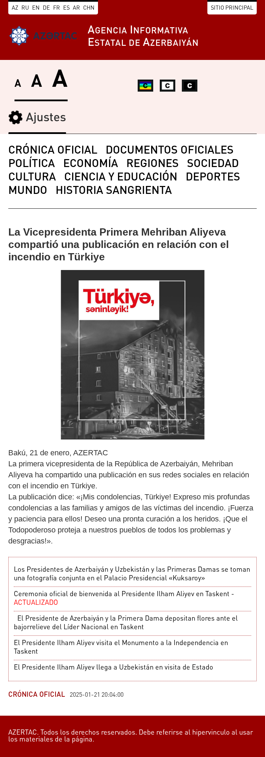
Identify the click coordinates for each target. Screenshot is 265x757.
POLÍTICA (31, 164)
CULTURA (32, 177)
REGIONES (152, 164)
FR (56, 8)
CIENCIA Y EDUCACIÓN (120, 177)
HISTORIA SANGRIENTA (114, 191)
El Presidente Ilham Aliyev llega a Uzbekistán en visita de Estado (113, 667)
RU (25, 8)
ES (66, 8)
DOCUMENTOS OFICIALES (170, 150)
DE (46, 8)
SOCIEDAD (213, 164)
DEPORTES (213, 177)
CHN (89, 8)
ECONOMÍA (90, 164)
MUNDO (27, 191)
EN (36, 8)
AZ (15, 8)
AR (76, 8)
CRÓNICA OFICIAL (52, 150)
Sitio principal (232, 8)
